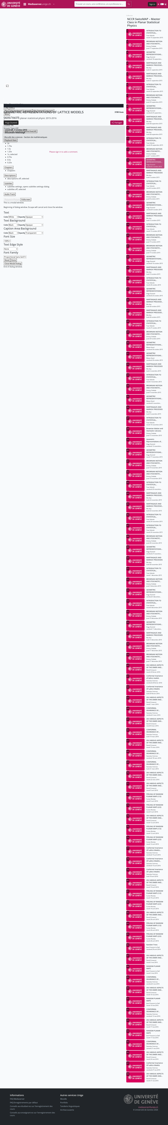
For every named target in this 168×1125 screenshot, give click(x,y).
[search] (128, 4)
